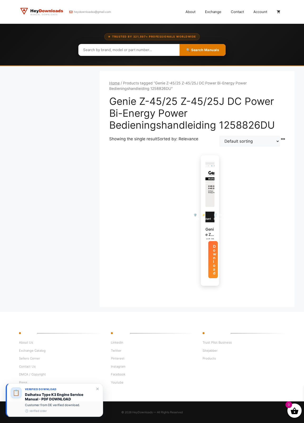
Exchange (213, 12)
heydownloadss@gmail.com (92, 12)
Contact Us (27, 366)
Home (114, 83)
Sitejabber (210, 350)
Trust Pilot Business (217, 342)
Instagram (118, 366)
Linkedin (117, 342)
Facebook (118, 374)
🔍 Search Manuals (202, 50)
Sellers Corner (29, 358)
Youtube (117, 382)
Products (209, 358)
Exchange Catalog (32, 350)
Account (260, 12)
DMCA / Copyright (32, 374)
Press (23, 382)
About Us (26, 342)
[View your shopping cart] (278, 12)
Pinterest (117, 358)
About (190, 12)
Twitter (116, 350)
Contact (237, 12)
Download (214, 259)
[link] (54, 400)
